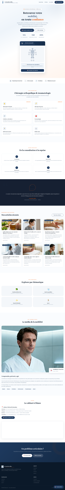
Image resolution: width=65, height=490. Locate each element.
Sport (3, 482)
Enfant (35, 469)
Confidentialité (36, 482)
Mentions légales (37, 480)
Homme (35, 471)
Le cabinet (51, 2)
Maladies (35, 468)
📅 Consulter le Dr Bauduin (32, 70)
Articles (46, 2)
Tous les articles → (58, 215)
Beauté (3, 480)
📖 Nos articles (39, 30)
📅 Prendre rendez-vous (27, 30)
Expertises (41, 2)
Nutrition (3, 479)
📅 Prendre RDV (59, 2)
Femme (35, 473)
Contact (35, 479)
